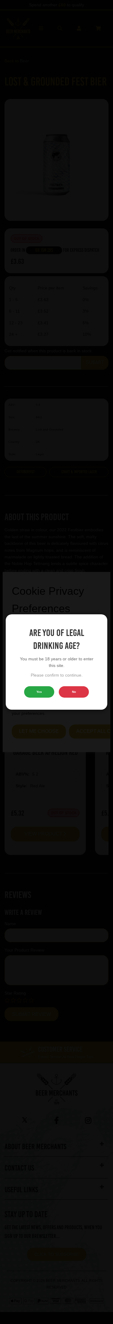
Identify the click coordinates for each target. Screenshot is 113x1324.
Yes (39, 691)
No (74, 691)
